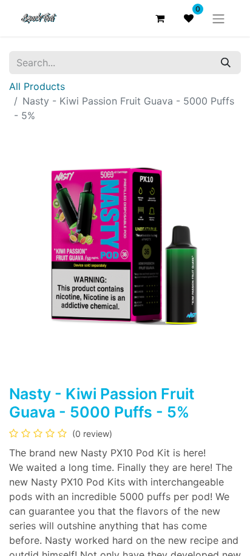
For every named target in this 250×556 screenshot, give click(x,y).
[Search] (226, 62)
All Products (37, 86)
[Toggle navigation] (218, 18)
